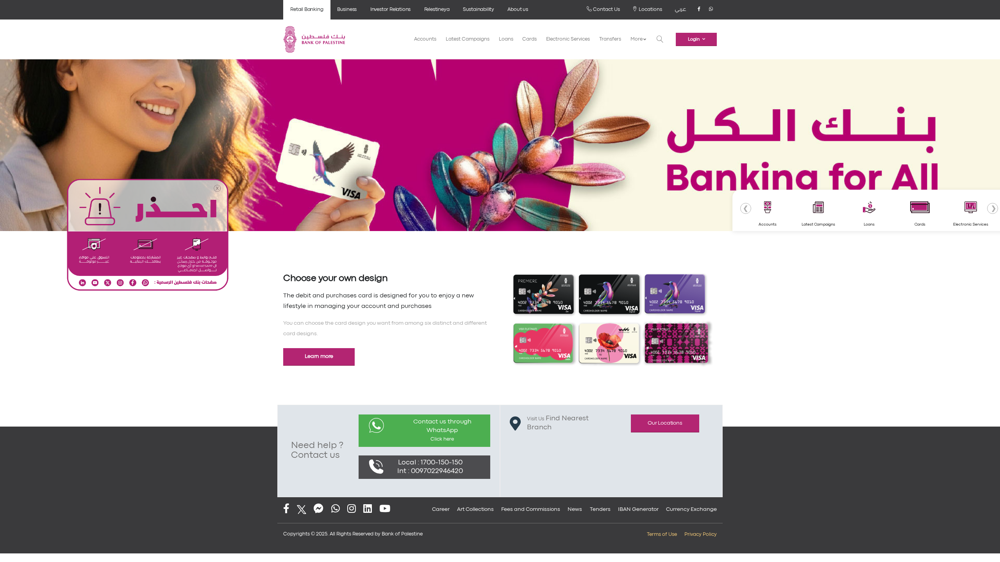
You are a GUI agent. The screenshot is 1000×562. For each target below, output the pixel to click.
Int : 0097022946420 (430, 471)
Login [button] (694, 39)
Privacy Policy (700, 534)
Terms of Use (662, 534)
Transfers (610, 39)
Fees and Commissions (530, 509)
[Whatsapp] (710, 9)
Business (347, 9)
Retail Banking (306, 9)
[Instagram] (351, 509)
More (636, 39)
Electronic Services (568, 39)
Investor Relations (390, 9)
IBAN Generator (638, 509)
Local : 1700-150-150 (430, 463)
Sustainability (478, 9)
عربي (680, 9)
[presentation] (745, 208)
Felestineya (437, 9)
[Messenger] (318, 509)
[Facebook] (698, 9)
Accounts (425, 39)
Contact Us (606, 9)
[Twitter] (301, 509)
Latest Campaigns (467, 39)
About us (517, 9)
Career (441, 509)
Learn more (319, 356)
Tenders (600, 509)
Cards (529, 39)
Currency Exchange (691, 509)
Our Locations (665, 423)
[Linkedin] (367, 509)
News (575, 509)
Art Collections (475, 509)
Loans (506, 39)
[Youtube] (384, 509)
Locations (650, 9)
